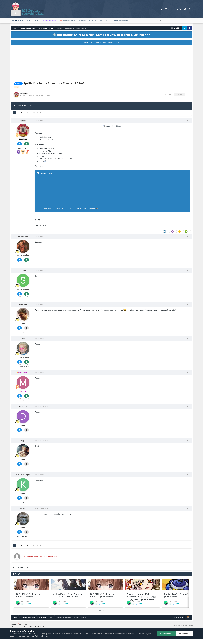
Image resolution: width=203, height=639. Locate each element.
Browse (17, 20)
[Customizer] (185, 8)
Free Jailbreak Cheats (43, 96)
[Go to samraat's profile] (23, 280)
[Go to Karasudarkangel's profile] (23, 484)
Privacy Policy (18, 626)
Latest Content (87, 20)
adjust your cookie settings (19, 636)
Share (168, 95)
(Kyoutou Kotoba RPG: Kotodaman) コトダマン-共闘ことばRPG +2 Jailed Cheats (141, 597)
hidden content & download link (82, 208)
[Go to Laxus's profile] (16, 94)
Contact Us (40, 626)
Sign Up (178, 9)
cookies (28, 634)
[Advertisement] (101, 62)
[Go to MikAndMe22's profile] (23, 382)
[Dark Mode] (190, 8)
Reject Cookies (184, 633)
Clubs (104, 20)
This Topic (180, 20)
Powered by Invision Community (182, 625)
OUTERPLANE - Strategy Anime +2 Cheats (28, 595)
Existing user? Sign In (164, 9)
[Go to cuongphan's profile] (23, 450)
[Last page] (27, 112)
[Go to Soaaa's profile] (23, 348)
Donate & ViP (67, 20)
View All (101, 610)
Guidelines (44, 636)
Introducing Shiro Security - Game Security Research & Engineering (101, 35)
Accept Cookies (167, 633)
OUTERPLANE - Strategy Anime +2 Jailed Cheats (102, 595)
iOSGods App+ (50, 20)
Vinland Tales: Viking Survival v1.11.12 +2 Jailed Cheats (67, 595)
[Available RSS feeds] (188, 617)
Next (22, 113)
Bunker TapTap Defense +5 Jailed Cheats (177, 595)
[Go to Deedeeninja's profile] (23, 416)
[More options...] (187, 120)
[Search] (190, 20)
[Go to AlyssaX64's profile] (18, 603)
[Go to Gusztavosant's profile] (23, 246)
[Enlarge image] (112, 126)
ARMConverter (120, 20)
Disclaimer (33, 20)
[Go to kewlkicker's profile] (23, 518)
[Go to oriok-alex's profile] (23, 314)
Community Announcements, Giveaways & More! (101, 42)
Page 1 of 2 (36, 113)
